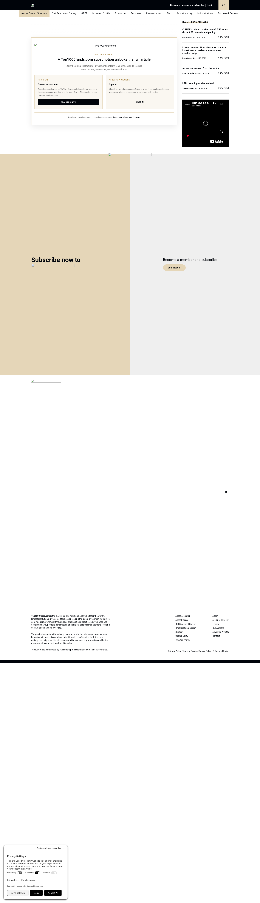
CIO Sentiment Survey (64, 13)
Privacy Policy (174, 651)
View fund (223, 36)
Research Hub (154, 13)
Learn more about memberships (126, 117)
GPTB (84, 13)
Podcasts (136, 13)
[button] (223, 5)
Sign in (140, 102)
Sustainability (184, 13)
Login (210, 5)
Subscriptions (205, 13)
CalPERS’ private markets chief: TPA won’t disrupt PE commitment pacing (205, 31)
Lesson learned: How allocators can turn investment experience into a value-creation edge (204, 50)
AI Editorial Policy (221, 651)
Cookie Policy (205, 651)
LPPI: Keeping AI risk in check (198, 83)
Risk (169, 13)
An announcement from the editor (200, 68)
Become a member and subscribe (187, 5)
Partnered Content (228, 13)
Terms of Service (190, 651)
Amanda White (188, 73)
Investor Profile (101, 13)
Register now (68, 102)
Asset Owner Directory (34, 13)
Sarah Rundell (187, 88)
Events (119, 13)
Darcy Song (187, 37)
